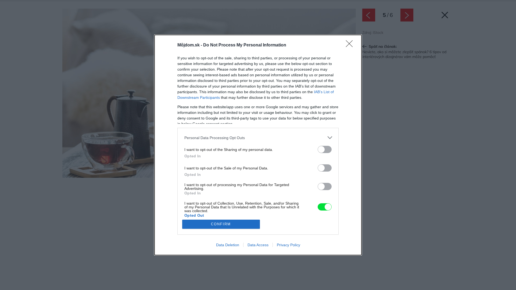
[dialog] (258, 145)
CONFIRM (221, 224)
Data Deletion (227, 245)
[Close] (351, 45)
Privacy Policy (288, 245)
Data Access (258, 245)
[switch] (325, 149)
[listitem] (258, 137)
